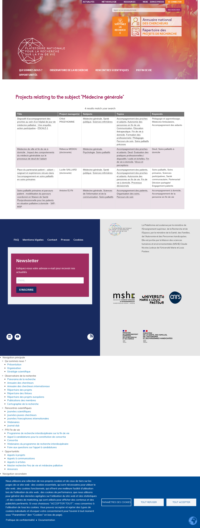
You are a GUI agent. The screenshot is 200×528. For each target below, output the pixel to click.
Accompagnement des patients (132, 170)
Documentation (46, 519)
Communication (124, 128)
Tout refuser (149, 502)
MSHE (145, 2)
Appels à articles (16, 462)
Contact (52, 239)
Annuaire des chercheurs (20, 382)
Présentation (14, 364)
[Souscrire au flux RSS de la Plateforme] (90, 337)
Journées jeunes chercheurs (22, 415)
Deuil (130, 152)
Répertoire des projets (19, 389)
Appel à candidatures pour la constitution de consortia (36, 436)
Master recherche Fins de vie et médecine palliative (35, 465)
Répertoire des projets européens (25, 396)
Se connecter (175, 2)
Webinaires (13, 422)
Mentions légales (33, 239)
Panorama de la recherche (21, 379)
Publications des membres (21, 400)
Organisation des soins (128, 194)
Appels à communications (21, 458)
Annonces (12, 469)
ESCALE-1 (43, 128)
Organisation (14, 368)
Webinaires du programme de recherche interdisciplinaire (37, 443)
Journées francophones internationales (28, 418)
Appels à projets (16, 454)
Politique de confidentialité (20, 519)
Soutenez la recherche (120, 28)
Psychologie (89, 152)
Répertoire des (159, 31)
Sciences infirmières (102, 122)
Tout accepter (181, 502)
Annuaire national (157, 21)
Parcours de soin (125, 141)
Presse (65, 239)
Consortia (12, 440)
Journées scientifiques (19, 411)
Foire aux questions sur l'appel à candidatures (32, 447)
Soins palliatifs (103, 152)
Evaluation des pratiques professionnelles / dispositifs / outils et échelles (132, 155)
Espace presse (157, 2)
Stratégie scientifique (18, 371)
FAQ (16, 239)
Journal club (13, 425)
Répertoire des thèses (19, 393)
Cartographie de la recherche (23, 403)
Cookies (78, 239)
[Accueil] (41, 51)
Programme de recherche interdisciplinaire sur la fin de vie (38, 433)
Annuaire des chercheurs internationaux (28, 386)
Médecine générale (92, 119)
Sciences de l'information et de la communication (97, 193)
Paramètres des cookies (116, 502)
